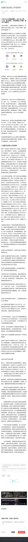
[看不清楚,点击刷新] (13, 532)
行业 (9, 475)
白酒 (3, 475)
